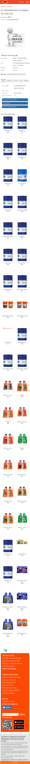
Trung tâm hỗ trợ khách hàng (11, 677)
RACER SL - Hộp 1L (8, 448)
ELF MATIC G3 (8, 342)
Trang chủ (3, 6)
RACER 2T (22, 448)
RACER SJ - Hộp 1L (8, 501)
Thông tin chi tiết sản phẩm (10, 99)
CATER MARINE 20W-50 (7, 316)
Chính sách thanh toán (9, 680)
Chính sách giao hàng (8, 682)
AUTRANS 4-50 (7, 183)
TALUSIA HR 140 (22, 183)
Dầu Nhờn (9, 6)
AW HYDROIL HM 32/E (22, 289)
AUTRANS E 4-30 (22, 157)
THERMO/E (22, 236)
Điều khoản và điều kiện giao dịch (12, 663)
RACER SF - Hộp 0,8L (22, 501)
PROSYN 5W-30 (22, 554)
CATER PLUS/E (22, 130)
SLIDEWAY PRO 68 (22, 342)
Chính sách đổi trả (7, 685)
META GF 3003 (8, 210)
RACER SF (22, 395)
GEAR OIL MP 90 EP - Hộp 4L (22, 607)
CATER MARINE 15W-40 (22, 316)
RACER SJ (8, 421)
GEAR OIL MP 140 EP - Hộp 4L (22, 581)
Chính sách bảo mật (8, 701)
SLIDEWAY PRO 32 (8, 289)
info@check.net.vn (8, 758)
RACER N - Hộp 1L (22, 474)
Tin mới (22, 2)
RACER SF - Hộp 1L (8, 527)
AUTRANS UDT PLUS (22, 633)
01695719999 (21, 756)
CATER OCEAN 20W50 (22, 210)
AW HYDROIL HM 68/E (22, 369)
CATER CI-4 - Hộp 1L (8, 395)
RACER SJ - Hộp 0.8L (7, 474)
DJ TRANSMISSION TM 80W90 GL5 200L (16, 74)
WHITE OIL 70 (8, 130)
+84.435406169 (10, 756)
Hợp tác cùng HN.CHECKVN (10, 690)
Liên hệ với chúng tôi (8, 666)
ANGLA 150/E (22, 263)
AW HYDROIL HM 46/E (8, 369)
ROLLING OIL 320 (8, 554)
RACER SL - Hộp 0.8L (22, 421)
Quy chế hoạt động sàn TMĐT (11, 661)
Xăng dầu (15, 70)
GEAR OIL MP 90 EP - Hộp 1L (8, 634)
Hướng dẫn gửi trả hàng (9, 688)
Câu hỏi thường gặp (8, 693)
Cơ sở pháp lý (6, 103)
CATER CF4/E (8, 157)
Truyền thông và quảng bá (9, 106)
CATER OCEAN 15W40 (8, 236)
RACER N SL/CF (7, 580)
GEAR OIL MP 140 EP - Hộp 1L (8, 607)
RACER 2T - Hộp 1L (22, 527)
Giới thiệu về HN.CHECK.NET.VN (11, 658)
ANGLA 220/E (8, 263)
